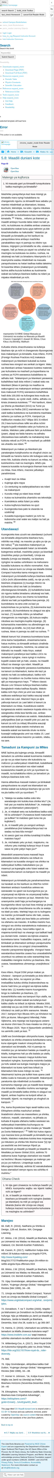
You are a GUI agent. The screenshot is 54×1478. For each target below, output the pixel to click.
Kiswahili (28, 152)
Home (13, 152)
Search (5, 1475)
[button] (9, 104)
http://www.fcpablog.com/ (14, 1257)
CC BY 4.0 (5, 1412)
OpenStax (15, 168)
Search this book (7, 48)
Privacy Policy (7, 1462)
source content (29, 1415)
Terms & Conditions (22, 1462)
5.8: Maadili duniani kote (25, 1409)
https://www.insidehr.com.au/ (16, 1334)
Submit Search (8, 57)
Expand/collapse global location (51, 151)
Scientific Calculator (13, 85)
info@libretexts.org (11, 1468)
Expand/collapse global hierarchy (4, 151)
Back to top (6, 1425)
